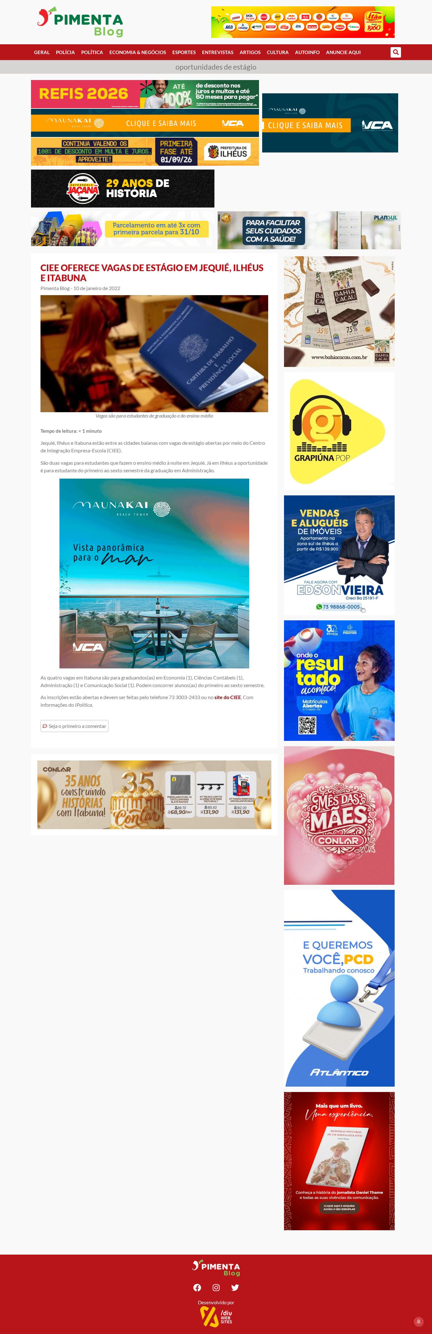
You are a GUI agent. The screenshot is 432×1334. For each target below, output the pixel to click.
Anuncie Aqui (343, 52)
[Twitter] (235, 1287)
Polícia (65, 52)
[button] (396, 52)
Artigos (250, 52)
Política (92, 52)
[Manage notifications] (419, 1322)
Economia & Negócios (137, 52)
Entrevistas (217, 52)
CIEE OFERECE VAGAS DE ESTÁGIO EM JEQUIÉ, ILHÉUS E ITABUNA (151, 272)
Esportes (184, 52)
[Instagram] (216, 1287)
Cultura (278, 52)
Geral (42, 52)
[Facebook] (197, 1287)
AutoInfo (307, 52)
